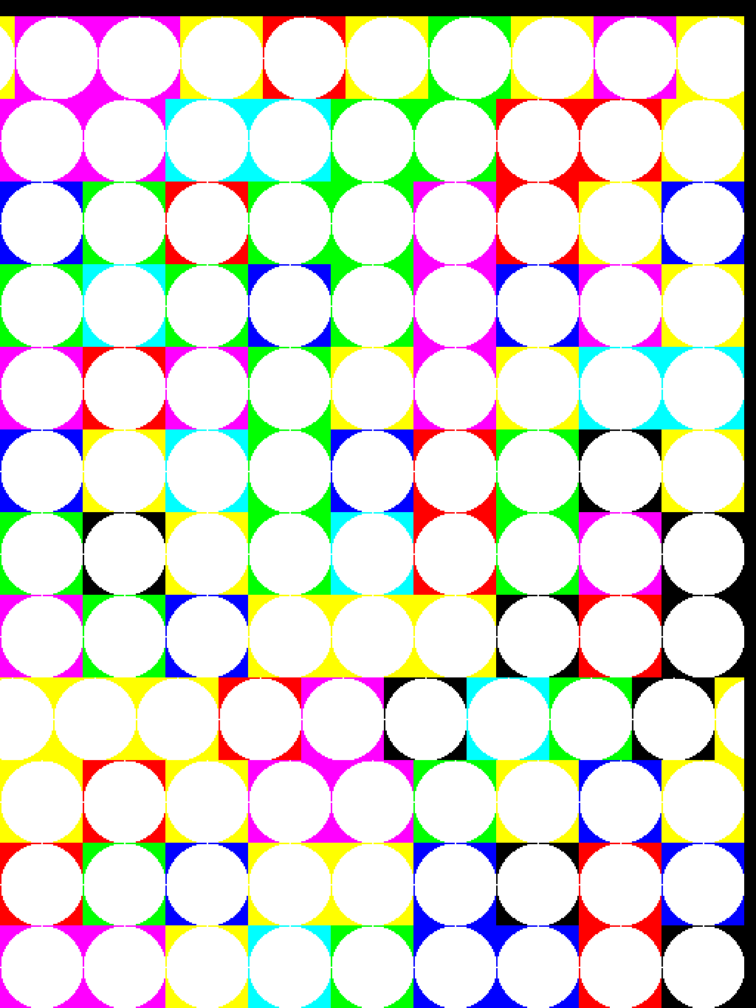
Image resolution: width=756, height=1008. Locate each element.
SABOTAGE (65, 12)
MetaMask (268, 12)
